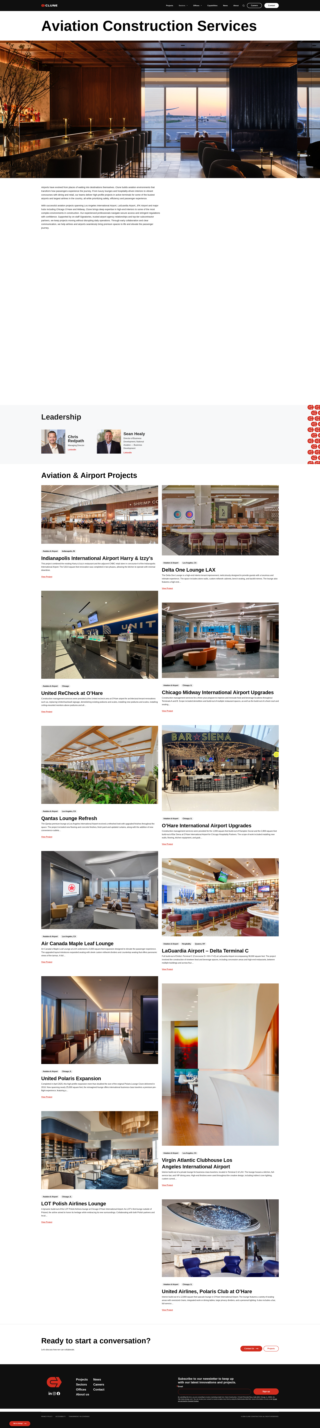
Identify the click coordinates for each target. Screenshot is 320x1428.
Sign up (266, 1391)
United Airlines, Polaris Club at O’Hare (207, 1291)
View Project (46, 577)
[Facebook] (58, 1393)
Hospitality (186, 944)
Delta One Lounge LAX (189, 570)
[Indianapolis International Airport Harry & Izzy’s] (99, 514)
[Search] (243, 6)
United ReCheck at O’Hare (72, 693)
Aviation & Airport (50, 551)
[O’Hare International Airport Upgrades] (220, 768)
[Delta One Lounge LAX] (220, 520)
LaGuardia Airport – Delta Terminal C (205, 951)
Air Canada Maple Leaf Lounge (77, 943)
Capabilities (212, 6)
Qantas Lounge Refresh (69, 818)
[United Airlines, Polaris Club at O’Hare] (220, 1238)
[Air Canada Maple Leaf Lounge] (99, 890)
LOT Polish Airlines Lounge (73, 1203)
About (236, 6)
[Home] (54, 1382)
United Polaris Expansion (71, 1078)
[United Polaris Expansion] (99, 1020)
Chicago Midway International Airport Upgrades (218, 692)
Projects (169, 6)
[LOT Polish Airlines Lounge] (99, 1150)
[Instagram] (54, 1393)
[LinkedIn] (50, 1393)
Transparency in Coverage (79, 1416)
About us (82, 1394)
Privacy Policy (46, 1416)
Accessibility (61, 1416)
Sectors (182, 6)
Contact (271, 5)
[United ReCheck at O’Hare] (99, 635)
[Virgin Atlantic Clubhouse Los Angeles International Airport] (220, 1064)
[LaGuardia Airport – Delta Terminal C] (220, 897)
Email (180, 1386)
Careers (254, 5)
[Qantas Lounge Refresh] (99, 765)
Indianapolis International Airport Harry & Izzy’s (97, 558)
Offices (196, 6)
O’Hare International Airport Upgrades (206, 825)
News (225, 6)
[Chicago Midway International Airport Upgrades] (220, 640)
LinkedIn (72, 450)
